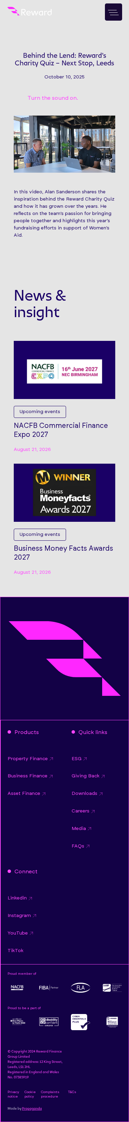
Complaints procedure (50, 1094)
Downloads (84, 793)
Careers (80, 811)
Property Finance (28, 758)
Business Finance (27, 776)
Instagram (19, 915)
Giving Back (85, 776)
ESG (77, 758)
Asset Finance (24, 793)
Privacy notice (13, 1094)
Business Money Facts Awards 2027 (63, 553)
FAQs (78, 846)
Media (79, 828)
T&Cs (72, 1092)
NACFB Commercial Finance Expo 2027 (61, 430)
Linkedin (17, 898)
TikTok (15, 950)
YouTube (18, 933)
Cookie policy (30, 1094)
